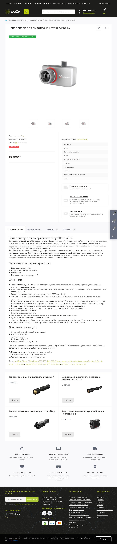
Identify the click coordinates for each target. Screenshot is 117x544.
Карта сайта (101, 512)
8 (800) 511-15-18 (89, 11)
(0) (16, 143)
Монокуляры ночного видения (80, 517)
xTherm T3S (37, 361)
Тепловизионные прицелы (78, 497)
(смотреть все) (82, 139)
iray (15, 361)
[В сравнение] (105, 28)
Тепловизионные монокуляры (80, 500)
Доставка (37, 3)
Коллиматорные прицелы (78, 525)
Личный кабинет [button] (104, 3)
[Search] (44, 12)
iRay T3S (50, 361)
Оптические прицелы (77, 520)
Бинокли (72, 522)
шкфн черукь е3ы (16, 364)
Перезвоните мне (11, 517)
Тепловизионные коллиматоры (80, 502)
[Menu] (26, 11)
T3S (44, 361)
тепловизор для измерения (73, 364)
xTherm (58, 361)
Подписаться (32, 499)
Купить (15, 400)
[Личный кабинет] (113, 235)
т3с (101, 361)
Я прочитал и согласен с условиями (22, 505)
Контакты (18, 3)
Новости (86, 3)
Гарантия (47, 3)
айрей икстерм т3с (81, 361)
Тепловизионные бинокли (78, 507)
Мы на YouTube (59, 3)
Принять (103, 539)
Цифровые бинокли (76, 512)
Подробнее (13, 540)
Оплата (28, 3)
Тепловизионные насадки (78, 505)
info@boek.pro (47, 518)
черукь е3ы (30, 364)
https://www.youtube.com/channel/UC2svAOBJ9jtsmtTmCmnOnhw (49, 513)
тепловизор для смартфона (48, 364)
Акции (9, 3)
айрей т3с (94, 361)
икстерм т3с (67, 361)
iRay (22, 136)
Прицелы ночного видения (79, 515)
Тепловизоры (14, 20)
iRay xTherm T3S (24, 361)
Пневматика (73, 527)
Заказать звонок (88, 13)
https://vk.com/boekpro (44, 513)
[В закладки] (98, 28)
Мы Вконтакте (74, 3)
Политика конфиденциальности (25, 504)
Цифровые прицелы (76, 510)
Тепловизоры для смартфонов (31, 20)
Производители (102, 515)
